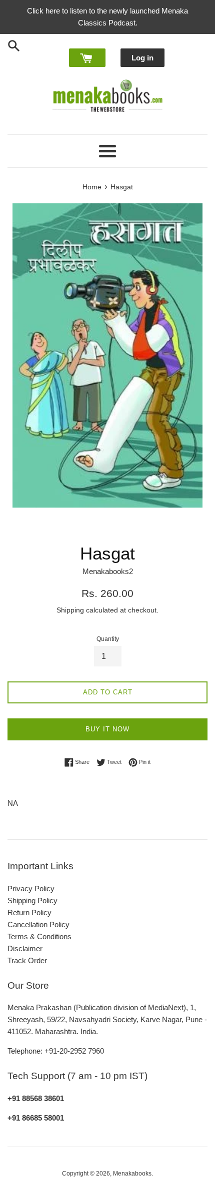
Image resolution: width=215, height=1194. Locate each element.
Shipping (70, 610)
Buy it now (108, 729)
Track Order (27, 960)
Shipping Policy (33, 900)
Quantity (107, 638)
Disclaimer (25, 948)
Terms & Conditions (40, 936)
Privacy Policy (31, 888)
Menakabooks (132, 1173)
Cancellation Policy (39, 924)
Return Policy (30, 912)
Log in (143, 57)
